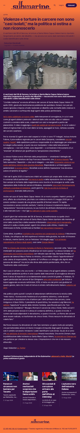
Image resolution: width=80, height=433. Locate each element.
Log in (61, 5)
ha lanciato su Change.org (65, 336)
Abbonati (71, 5)
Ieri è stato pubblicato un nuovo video (18, 117)
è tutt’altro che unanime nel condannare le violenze (43, 234)
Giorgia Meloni (48, 242)
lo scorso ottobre (22, 168)
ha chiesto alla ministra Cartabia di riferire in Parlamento (30, 248)
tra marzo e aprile (36, 179)
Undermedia (22, 429)
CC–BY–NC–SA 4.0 (10, 429)
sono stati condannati (52, 279)
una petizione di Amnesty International (22, 334)
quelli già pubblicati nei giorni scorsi (46, 125)
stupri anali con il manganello (59, 222)
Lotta (5, 14)
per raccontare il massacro (52, 228)
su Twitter (21, 348)
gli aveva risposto (61, 159)
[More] (4, 5)
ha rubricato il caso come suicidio (43, 211)
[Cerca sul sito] (54, 5)
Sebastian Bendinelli (12, 43)
